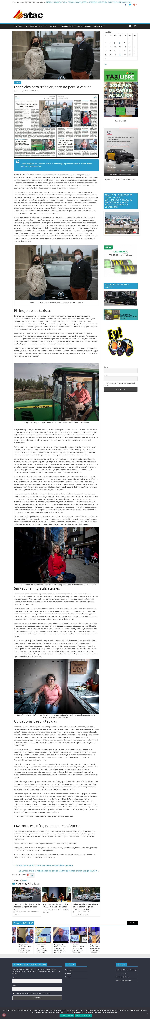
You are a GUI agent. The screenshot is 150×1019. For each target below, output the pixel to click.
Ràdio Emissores (84, 26)
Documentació (67, 26)
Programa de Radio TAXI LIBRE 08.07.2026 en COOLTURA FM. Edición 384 (95, 949)
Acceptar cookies (67, 1016)
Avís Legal (68, 970)
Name (106, 367)
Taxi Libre (18, 26)
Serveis (53, 26)
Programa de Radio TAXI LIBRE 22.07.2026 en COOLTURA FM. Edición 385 (77, 949)
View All (132, 923)
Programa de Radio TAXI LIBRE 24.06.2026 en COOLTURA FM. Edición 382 (42, 949)
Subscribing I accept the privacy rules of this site (119, 384)
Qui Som (42, 26)
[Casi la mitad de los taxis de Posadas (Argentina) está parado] (26, 888)
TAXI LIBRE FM (31, 26)
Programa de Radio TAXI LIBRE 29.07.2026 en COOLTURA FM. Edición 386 (60, 949)
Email (105, 375)
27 (120, 55)
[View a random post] (135, 26)
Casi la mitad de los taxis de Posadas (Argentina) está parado (27, 906)
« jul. (105, 64)
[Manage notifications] (4, 1015)
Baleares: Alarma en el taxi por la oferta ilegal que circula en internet (85, 906)
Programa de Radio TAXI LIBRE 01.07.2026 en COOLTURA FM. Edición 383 (24, 949)
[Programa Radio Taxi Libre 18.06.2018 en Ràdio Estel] (56, 888)
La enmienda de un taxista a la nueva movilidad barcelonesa (43, 865)
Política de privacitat (83, 1016)
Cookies (68, 977)
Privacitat (68, 973)
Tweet (24, 880)
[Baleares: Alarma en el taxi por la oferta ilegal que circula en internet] (86, 888)
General (17, 83)
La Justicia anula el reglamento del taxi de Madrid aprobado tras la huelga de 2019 (59, 870)
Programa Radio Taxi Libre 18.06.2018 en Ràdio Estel (55, 905)
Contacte (98, 26)
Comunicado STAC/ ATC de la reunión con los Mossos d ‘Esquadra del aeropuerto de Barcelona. (80, 2)
